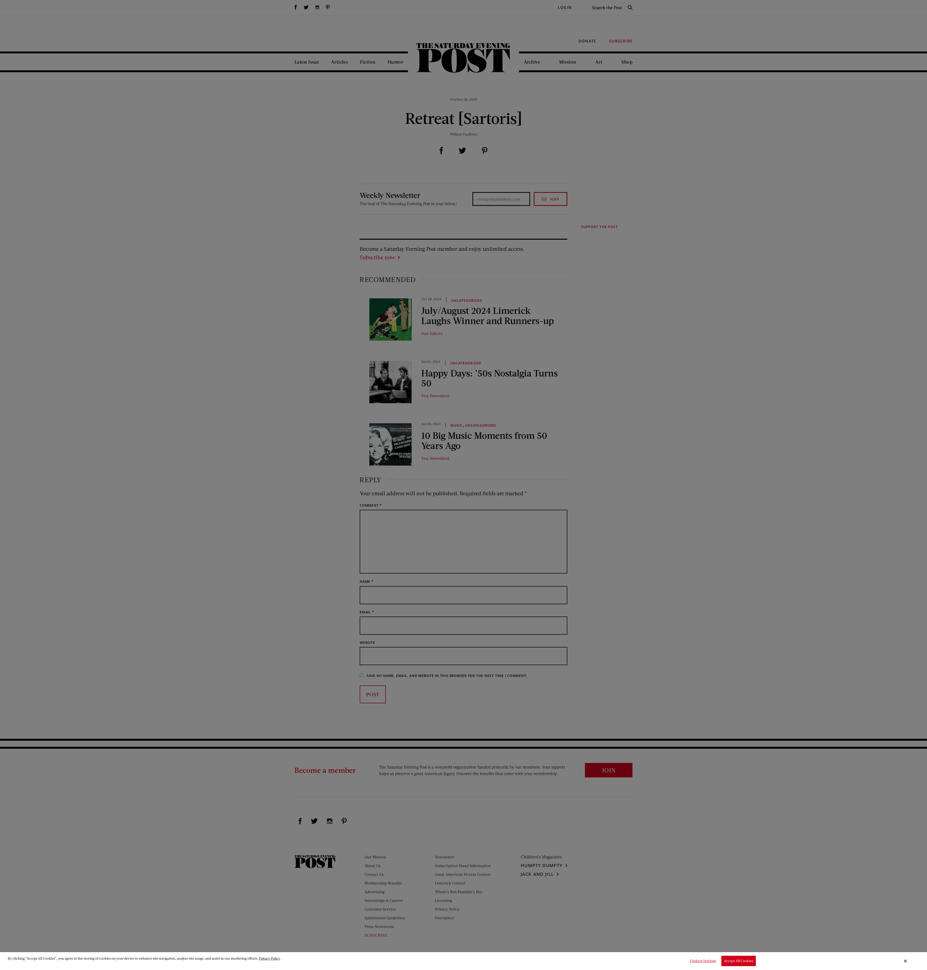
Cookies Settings (703, 961)
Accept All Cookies (738, 961)
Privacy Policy (269, 958)
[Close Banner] (905, 961)
